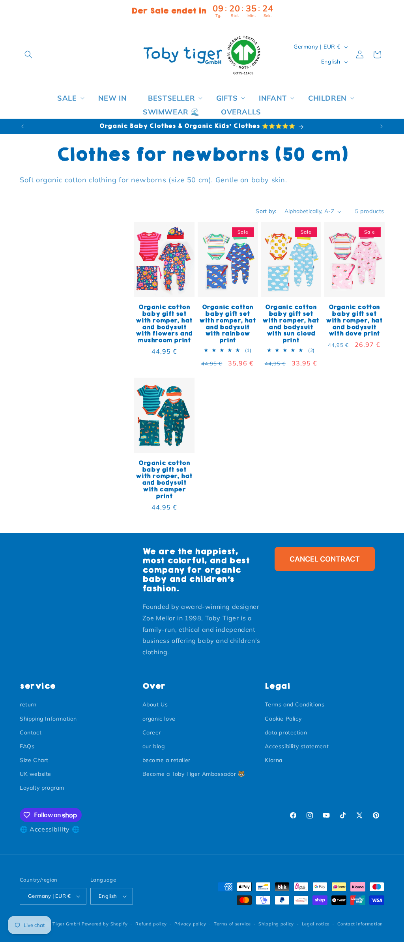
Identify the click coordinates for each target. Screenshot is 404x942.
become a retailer (166, 760)
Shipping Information (48, 718)
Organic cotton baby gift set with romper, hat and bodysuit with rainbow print (227, 324)
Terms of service (232, 924)
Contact (30, 732)
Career (151, 732)
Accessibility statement (297, 746)
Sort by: (266, 211)
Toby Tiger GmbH (60, 924)
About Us (155, 704)
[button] (28, 54)
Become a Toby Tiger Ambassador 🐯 (193, 773)
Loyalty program (42, 787)
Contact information (360, 924)
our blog (153, 746)
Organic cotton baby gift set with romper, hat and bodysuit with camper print (164, 480)
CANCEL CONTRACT (325, 559)
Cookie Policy (283, 718)
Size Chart (34, 760)
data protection (286, 732)
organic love (159, 718)
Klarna (273, 760)
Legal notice (315, 924)
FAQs (27, 746)
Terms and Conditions (294, 704)
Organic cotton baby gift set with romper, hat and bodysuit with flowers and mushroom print (164, 324)
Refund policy (150, 924)
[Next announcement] (381, 126)
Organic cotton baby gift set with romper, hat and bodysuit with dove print (354, 320)
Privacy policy (190, 924)
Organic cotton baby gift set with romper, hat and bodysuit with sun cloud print (290, 324)
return (28, 704)
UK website (35, 773)
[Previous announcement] (22, 126)
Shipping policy (276, 924)
